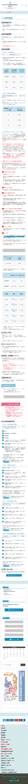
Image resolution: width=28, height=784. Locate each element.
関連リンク (3, 767)
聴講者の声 (3, 746)
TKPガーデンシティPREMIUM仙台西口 (14, 304)
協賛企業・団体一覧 (6, 765)
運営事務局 (6, 461)
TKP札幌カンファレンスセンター (14, 299)
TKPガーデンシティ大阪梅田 (14, 315)
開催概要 (3, 732)
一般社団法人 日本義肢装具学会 (8, 772)
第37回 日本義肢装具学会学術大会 (13, 776)
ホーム (2, 12)
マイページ (14, 639)
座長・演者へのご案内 (6, 753)
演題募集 (3, 735)
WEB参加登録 (4, 742)
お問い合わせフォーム (15, 575)
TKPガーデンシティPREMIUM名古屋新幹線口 (14, 310)
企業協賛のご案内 (5, 763)
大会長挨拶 (3, 730)
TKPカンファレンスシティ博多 (14, 321)
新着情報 (3, 728)
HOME (2, 725)
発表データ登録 (5, 756)
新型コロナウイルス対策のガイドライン (14, 236)
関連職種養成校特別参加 (7, 751)
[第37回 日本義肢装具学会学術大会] (10, 3)
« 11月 (4, 658)
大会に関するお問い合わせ (7, 770)
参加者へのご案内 (5, 744)
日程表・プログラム (6, 739)
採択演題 (3, 737)
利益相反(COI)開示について (8, 760)
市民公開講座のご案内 (6, 749)
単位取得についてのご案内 (7, 758)
